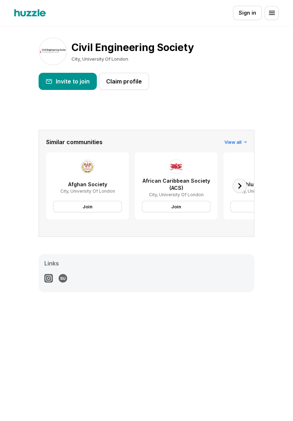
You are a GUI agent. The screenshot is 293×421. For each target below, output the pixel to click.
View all (233, 142)
